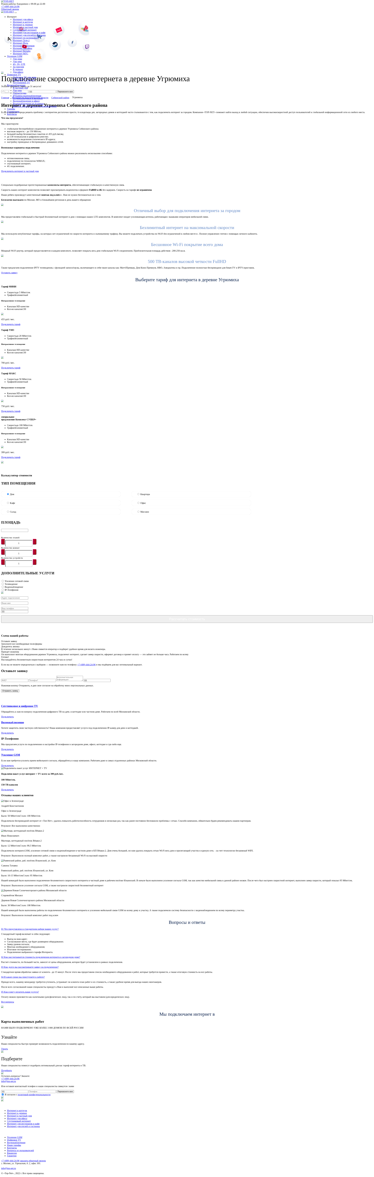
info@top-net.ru (8, 1168)
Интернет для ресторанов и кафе (29, 32)
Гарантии (12, 1155)
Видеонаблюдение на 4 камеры (28, 103)
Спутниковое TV (21, 82)
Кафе (12, 503)
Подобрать (6, 1070)
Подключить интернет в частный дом (20, 171)
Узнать (4, 1049)
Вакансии (12, 1153)
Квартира (145, 494)
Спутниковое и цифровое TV (19, 706)
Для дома (17, 59)
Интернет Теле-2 (21, 40)
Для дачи (17, 61)
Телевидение (11, 584)
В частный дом (20, 88)
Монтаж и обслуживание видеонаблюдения (35, 106)
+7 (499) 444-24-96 (10, 6)
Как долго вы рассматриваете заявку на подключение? (30, 967)
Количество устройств (12, 558)
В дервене (18, 69)
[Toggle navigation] (15, 12)
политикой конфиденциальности (34, 1094)
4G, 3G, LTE (19, 64)
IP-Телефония (11, 590)
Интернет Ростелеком (23, 45)
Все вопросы (7, 1002)
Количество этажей (10, 537)
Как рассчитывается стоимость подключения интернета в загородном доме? (40, 957)
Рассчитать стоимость (187, 619)
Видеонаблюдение (14, 587)
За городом (18, 67)
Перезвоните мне (65, 1091)
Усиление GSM (10, 754)
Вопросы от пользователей (20, 1150)
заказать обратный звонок (33, 1160)
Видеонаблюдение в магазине (28, 98)
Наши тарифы (14, 1145)
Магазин (144, 512)
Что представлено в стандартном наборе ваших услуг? (30, 929)
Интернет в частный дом (25, 27)
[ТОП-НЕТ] (7, 1)
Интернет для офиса (23, 19)
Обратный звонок (10, 9)
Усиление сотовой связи (17, 581)
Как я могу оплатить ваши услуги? (20, 992)
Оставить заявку (9, 272)
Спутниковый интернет (25, 30)
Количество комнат (10, 548)
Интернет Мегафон (22, 48)
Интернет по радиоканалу (26, 38)
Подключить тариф (10, 324)
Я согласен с (27, 1094)
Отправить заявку (10, 691)
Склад (13, 512)
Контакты (12, 1148)
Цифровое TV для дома (24, 77)
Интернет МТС (20, 53)
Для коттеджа (19, 93)
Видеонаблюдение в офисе (26, 101)
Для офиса (18, 72)
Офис (143, 503)
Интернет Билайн (22, 51)
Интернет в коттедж (23, 22)
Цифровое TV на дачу (24, 80)
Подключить (7, 716)
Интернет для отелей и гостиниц (29, 35)
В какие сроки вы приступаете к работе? (23, 977)
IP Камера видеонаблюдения (27, 95)
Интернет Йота (20, 43)
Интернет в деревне (23, 24)
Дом (12, 494)
